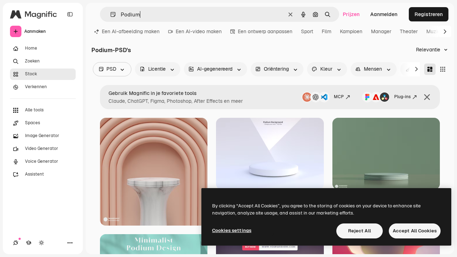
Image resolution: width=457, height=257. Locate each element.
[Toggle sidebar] (70, 14)
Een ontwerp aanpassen (265, 31)
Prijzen (351, 14)
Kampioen (351, 31)
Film (326, 31)
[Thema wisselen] (41, 242)
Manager (381, 31)
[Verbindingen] (15, 242)
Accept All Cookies (415, 231)
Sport (307, 31)
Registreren (429, 14)
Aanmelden (383, 14)
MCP (339, 97)
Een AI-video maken (199, 31)
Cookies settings (231, 230)
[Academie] (28, 242)
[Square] (442, 69)
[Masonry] (430, 69)
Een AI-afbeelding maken (131, 31)
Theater (409, 31)
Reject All (359, 231)
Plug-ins (402, 97)
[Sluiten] (427, 97)
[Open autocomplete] (110, 14)
